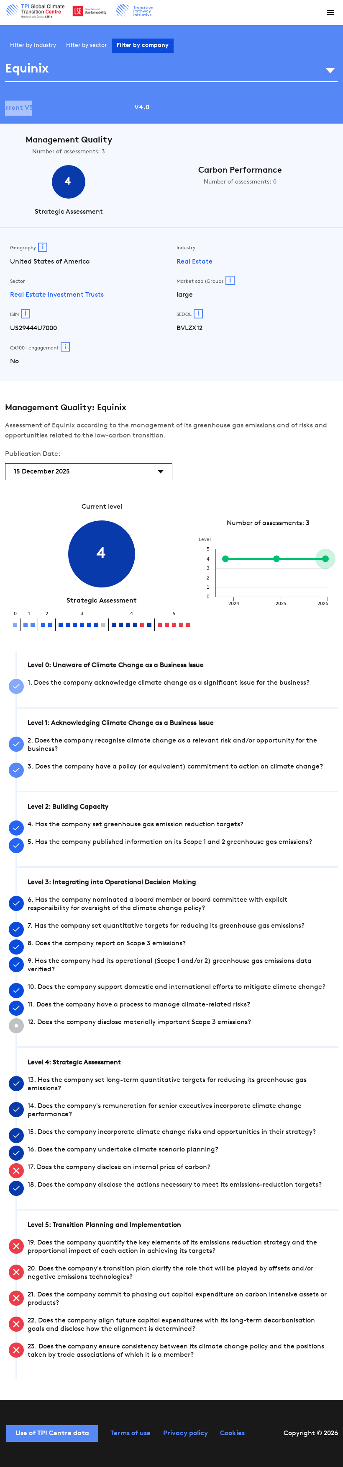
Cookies (232, 1433)
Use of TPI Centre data (52, 1433)
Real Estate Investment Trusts (57, 295)
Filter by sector (86, 45)
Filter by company (143, 45)
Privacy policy (185, 1433)
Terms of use (130, 1433)
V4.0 (142, 107)
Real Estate (194, 262)
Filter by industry (33, 45)
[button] (330, 12)
